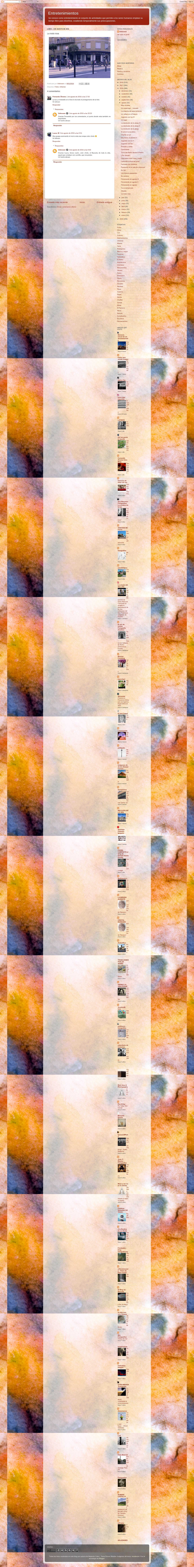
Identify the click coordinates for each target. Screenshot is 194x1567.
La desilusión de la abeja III (130, 123)
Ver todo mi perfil (123, 34)
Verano (119, 270)
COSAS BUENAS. (127, 445)
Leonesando (122, 731)
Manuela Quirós (121, 1116)
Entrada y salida (126, 146)
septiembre (125, 100)
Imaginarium (122, 1346)
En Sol (123, 170)
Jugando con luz (127, 144)
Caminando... (126, 149)
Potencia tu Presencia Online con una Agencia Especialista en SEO (123, 701)
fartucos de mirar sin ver (122, 481)
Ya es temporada (127, 188)
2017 (122, 85)
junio (123, 200)
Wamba (127, 816)
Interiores (120, 265)
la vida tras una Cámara (122, 1313)
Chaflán (120, 300)
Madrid (119, 243)
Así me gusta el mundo (123, 438)
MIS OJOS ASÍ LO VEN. (123, 811)
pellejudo (121, 748)
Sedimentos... (123, 878)
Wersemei (121, 696)
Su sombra (125, 176)
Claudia (123, 191)
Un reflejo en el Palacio (129, 114)
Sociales (120, 284)
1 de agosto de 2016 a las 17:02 (78, 97)
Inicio (82, 202)
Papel (119, 294)
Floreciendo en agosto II (129, 182)
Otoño (119, 278)
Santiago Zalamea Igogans (121, 831)
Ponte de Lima (127, 948)
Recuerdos (121, 281)
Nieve (119, 311)
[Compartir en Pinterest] (88, 84)
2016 (122, 88)
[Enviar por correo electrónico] (80, 84)
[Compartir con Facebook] (86, 84)
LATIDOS (121, 420)
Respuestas (59, 109)
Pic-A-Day (121, 1104)
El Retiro (120, 259)
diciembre (125, 91)
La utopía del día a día (123, 586)
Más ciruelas (125, 105)
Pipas (119, 289)
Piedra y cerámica (123, 71)
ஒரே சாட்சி (127, 1091)
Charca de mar (122, 1339)
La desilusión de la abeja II (130, 126)
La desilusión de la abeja (130, 129)
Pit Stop (127, 717)
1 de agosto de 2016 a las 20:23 (80, 113)
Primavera (121, 276)
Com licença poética (127, 884)
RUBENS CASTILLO (122, 1495)
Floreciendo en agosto (129, 185)
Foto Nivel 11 (123, 1455)
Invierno (120, 292)
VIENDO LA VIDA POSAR (122, 985)
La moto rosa (125, 194)
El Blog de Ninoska (122, 1290)
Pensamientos (122, 321)
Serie (119, 246)
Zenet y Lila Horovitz (127, 468)
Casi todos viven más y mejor (131, 158)
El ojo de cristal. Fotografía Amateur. (122, 627)
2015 (122, 219)
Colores (120, 235)
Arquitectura (121, 262)
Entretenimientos (63, 13)
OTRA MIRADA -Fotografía (123, 1385)
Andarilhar (122, 943)
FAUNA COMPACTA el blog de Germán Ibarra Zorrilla (123, 853)
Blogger (102, 1558)
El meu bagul (123, 713)
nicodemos (135, 1556)
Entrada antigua (104, 202)
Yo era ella (127, 423)
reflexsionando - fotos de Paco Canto (123, 1270)
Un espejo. (127, 384)
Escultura (120, 319)
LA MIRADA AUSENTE (122, 898)
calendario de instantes (123, 1046)
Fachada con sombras (129, 164)
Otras (119, 230)
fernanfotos (122, 790)
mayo (123, 203)
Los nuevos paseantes (129, 173)
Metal (119, 66)
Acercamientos (122, 238)
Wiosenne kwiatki (127, 1257)
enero (123, 215)
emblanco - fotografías (122, 1027)
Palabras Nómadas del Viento (123, 1210)
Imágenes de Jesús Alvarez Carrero (123, 767)
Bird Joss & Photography (123, 1086)
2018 (122, 82)
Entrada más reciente (57, 202)
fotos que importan (121, 398)
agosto (124, 103)
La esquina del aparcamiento (131, 111)
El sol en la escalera (128, 132)
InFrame (121, 1523)
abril (123, 206)
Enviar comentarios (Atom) (66, 207)
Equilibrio (127, 1215)
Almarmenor (122, 1411)
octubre (124, 97)
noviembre (125, 94)
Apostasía (127, 752)
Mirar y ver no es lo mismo (123, 1184)
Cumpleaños (121, 316)
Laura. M (56, 133)
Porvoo (127, 570)
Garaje (119, 302)
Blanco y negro (122, 251)
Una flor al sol (126, 135)
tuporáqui (121, 679)
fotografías (122, 550)
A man (127, 1526)
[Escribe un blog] (82, 84)
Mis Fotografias (122, 1336)
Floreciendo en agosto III (130, 179)
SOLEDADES (122, 1540)
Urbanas (63, 87)
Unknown (61, 113)
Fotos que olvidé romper (123, 358)
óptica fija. (122, 380)
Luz (118, 233)
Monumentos (122, 268)
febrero (124, 212)
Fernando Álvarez (59, 97)
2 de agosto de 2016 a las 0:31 (71, 133)
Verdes (127, 1275)
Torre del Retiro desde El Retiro (132, 152)
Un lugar (124, 120)
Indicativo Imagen (121, 1366)
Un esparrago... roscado (129, 108)
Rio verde (127, 682)
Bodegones (121, 249)
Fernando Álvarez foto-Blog (123, 460)
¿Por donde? (125, 155)
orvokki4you (122, 568)
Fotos (57, 87)
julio (123, 197)
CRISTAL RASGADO (122, 921)
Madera (120, 69)
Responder (56, 105)
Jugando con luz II (127, 141)
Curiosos (120, 74)
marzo (123, 209)
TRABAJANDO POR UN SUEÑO (123, 961)
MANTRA (127, 734)
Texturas (120, 254)
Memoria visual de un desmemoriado (123, 337)
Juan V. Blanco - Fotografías (122, 1161)
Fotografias (122, 1477)
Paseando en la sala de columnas (133, 167)
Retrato (119, 313)
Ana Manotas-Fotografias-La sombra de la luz (123, 504)
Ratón (119, 273)
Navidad (120, 286)
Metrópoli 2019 (127, 1236)
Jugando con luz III (127, 117)
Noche (119, 297)
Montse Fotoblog (121, 657)
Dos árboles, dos (127, 1353)
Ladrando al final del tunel (130, 161)
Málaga (127, 1012)
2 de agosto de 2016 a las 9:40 (80, 150)
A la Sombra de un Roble (122, 1230)
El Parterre (121, 308)
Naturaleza (121, 257)
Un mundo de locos (127, 1442)
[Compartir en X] (84, 84)
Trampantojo (127, 1072)
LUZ (119, 1436)
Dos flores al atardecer (129, 138)
